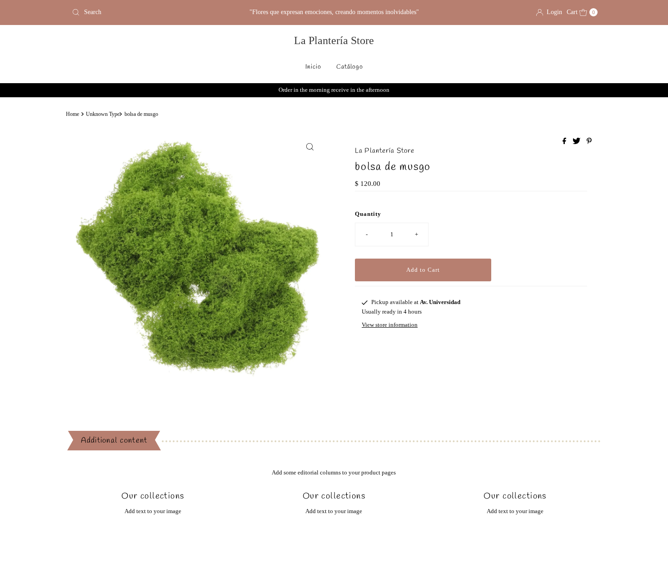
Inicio (313, 67)
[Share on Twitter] (577, 141)
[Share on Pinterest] (589, 141)
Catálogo (349, 67)
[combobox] (154, 12)
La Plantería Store (334, 40)
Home (72, 114)
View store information (390, 324)
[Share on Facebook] (565, 141)
